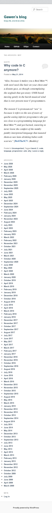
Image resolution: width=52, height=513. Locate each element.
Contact (36, 46)
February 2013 (10, 458)
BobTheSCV (21, 141)
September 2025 (11, 188)
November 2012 (11, 467)
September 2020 (11, 261)
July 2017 (8, 335)
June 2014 (8, 427)
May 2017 (8, 341)
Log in (7, 496)
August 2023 (9, 221)
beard (33, 148)
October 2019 (10, 280)
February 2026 (10, 176)
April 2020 (8, 270)
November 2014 (11, 412)
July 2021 (8, 249)
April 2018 (8, 307)
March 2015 (9, 402)
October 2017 (10, 326)
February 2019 (10, 289)
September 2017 (11, 329)
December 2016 (10, 356)
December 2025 (10, 182)
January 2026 (10, 179)
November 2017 (11, 323)
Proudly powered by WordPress (26, 507)
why (29, 151)
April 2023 (8, 228)
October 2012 (10, 470)
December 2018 (10, 295)
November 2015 (11, 387)
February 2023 (10, 231)
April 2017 (8, 344)
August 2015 (9, 396)
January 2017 (10, 353)
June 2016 (8, 375)
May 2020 (8, 267)
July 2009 (8, 476)
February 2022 (10, 240)
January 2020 (10, 277)
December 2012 (10, 464)
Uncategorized (18, 148)
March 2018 (9, 310)
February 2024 (10, 212)
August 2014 (9, 421)
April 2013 (8, 452)
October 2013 (10, 436)
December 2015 (10, 384)
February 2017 (10, 350)
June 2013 (8, 445)
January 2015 (10, 406)
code (41, 148)
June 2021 (8, 252)
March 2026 (9, 172)
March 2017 (9, 347)
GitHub (16, 46)
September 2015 (11, 393)
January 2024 (10, 215)
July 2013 (8, 442)
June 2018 (8, 304)
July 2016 (8, 372)
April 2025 (8, 200)
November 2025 (11, 185)
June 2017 (8, 338)
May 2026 (8, 166)
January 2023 (10, 234)
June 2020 (8, 264)
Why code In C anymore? (14, 67)
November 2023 (11, 218)
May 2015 (8, 399)
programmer (17, 151)
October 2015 (10, 390)
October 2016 (10, 363)
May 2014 (8, 430)
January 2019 (10, 292)
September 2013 (11, 439)
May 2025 (8, 197)
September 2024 (11, 206)
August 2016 (9, 369)
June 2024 (8, 209)
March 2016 (9, 381)
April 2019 (8, 283)
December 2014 (10, 409)
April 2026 (8, 169)
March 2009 (9, 485)
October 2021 (10, 246)
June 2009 (8, 479)
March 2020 (9, 274)
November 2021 (11, 243)
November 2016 (11, 360)
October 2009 (10, 473)
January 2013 (10, 461)
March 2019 (9, 286)
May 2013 (8, 449)
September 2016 (11, 366)
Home (7, 46)
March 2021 (9, 255)
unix (25, 151)
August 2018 (9, 301)
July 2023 (8, 225)
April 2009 (8, 482)
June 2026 (8, 163)
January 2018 (10, 317)
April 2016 (8, 378)
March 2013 (9, 455)
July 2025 (8, 191)
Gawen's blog (15, 16)
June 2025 (8, 194)
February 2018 (10, 313)
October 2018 (10, 298)
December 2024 (10, 203)
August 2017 (9, 332)
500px (26, 46)
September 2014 (11, 418)
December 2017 (10, 320)
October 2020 (10, 258)
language (7, 151)
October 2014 (10, 415)
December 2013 (10, 433)
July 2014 (8, 424)
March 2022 (9, 237)
